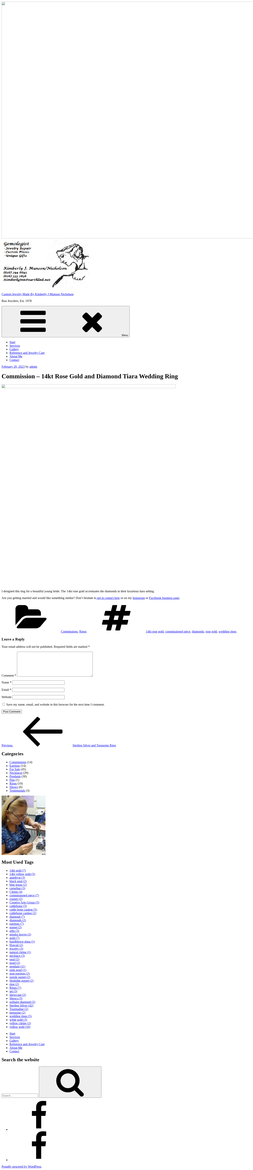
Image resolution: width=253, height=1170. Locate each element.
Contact (14, 360)
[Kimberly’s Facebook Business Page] (39, 1129)
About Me (15, 356)
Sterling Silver (21, 1005)
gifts (14, 931)
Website (6, 697)
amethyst (17, 877)
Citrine (15, 891)
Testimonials (17, 790)
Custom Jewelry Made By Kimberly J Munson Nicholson (38, 294)
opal (14, 959)
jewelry (16, 948)
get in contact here (108, 598)
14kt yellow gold (22, 874)
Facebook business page (164, 598)
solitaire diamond (22, 1002)
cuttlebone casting (22, 913)
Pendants (15, 776)
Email (6, 689)
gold (14, 938)
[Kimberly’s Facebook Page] (39, 1160)
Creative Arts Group (24, 902)
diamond (17, 916)
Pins (12, 780)
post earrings (19, 973)
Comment (9, 675)
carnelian (17, 888)
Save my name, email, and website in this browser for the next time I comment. (55, 704)
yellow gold (19, 1026)
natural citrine (20, 952)
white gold (18, 1019)
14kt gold (17, 870)
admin (33, 366)
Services (14, 345)
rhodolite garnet (21, 980)
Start (12, 342)
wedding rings (227, 631)
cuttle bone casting (23, 909)
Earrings (14, 765)
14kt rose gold (155, 631)
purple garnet (19, 977)
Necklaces (15, 772)
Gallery (14, 349)
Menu (125, 335)
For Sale (14, 769)
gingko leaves (20, 934)
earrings (16, 923)
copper (15, 899)
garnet (15, 927)
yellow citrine (20, 1023)
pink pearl (17, 970)
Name (6, 682)
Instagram (139, 598)
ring (14, 984)
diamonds (198, 631)
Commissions (69, 631)
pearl (14, 963)
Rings (83, 631)
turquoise (17, 1012)
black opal (18, 881)
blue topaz (18, 884)
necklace (17, 955)
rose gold (211, 631)
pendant (17, 966)
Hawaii (16, 945)
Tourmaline (18, 1009)
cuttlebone (18, 906)
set (13, 991)
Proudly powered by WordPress (21, 1166)
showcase (17, 995)
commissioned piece (177, 631)
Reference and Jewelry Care (27, 352)
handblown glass (22, 941)
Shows (13, 787)
